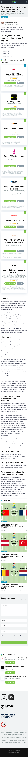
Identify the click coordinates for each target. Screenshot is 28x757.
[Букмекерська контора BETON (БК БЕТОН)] (14, 99)
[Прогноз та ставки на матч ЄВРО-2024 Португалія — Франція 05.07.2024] (14, 512)
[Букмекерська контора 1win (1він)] (14, 184)
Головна (2, 13)
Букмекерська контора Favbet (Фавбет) (16, 657)
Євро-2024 (4, 17)
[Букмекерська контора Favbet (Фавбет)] (14, 71)
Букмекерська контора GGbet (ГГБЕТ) (15, 676)
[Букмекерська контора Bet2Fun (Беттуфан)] (14, 267)
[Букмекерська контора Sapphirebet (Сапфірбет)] (14, 237)
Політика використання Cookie (14, 753)
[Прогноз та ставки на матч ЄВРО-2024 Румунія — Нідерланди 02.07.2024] (14, 573)
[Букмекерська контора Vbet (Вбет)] (14, 154)
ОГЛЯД (21, 82)
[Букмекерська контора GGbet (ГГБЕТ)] (14, 126)
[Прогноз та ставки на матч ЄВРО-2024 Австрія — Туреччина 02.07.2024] (14, 542)
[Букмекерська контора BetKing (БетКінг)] (14, 218)
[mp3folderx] (14, 2)
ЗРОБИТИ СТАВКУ (11, 82)
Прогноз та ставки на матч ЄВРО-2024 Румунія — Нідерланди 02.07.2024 (12, 586)
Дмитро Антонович (12, 22)
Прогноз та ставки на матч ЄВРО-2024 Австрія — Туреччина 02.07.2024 (12, 556)
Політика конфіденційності (14, 752)
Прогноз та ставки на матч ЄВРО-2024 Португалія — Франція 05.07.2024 (12, 526)
